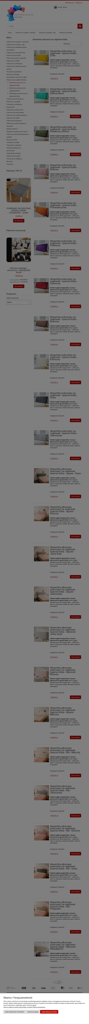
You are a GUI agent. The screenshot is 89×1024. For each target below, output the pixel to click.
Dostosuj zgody (32, 1012)
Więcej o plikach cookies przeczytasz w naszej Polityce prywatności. (24, 1007)
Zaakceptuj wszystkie (49, 1012)
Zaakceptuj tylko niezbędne (14, 1012)
